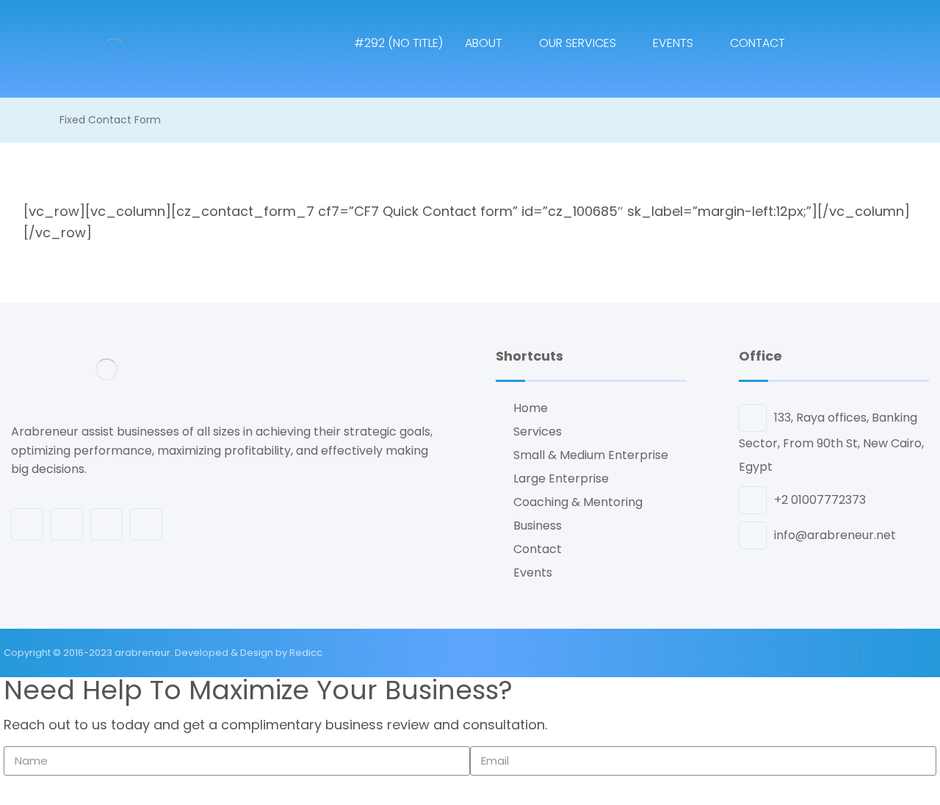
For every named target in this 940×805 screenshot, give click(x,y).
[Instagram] (67, 524)
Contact (537, 549)
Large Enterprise (561, 478)
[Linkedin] (146, 524)
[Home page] (28, 119)
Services (537, 431)
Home (530, 408)
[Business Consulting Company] (114, 49)
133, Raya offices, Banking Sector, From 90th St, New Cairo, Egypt (831, 442)
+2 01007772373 (820, 499)
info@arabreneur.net (835, 535)
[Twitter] (106, 524)
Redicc (305, 653)
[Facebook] (27, 524)
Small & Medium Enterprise (590, 455)
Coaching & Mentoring (578, 502)
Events (532, 572)
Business (537, 525)
